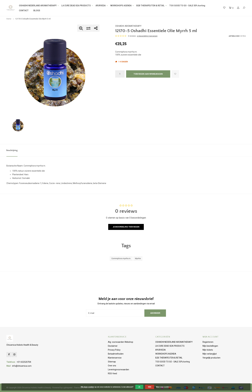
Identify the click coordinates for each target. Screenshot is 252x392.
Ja (139, 387)
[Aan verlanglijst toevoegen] (175, 74)
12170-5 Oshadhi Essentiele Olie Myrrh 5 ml (33, 19)
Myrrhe (138, 258)
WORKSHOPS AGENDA (121, 5)
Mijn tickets (208, 350)
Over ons (112, 365)
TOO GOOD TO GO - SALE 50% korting (187, 5)
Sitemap (112, 361)
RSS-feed (112, 373)
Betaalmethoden (116, 354)
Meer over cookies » (163, 387)
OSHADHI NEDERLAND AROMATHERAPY (38, 5)
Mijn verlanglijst (210, 354)
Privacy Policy (114, 350)
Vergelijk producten (211, 358)
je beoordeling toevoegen (147, 36)
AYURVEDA (101, 5)
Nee (149, 387)
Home (8, 19)
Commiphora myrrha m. (121, 258)
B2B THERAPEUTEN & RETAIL (150, 5)
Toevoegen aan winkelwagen (148, 74)
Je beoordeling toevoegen (126, 227)
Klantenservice (114, 358)
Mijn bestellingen (210, 346)
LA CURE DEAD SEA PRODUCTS (76, 5)
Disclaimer (113, 346)
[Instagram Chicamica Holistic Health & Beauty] (14, 354)
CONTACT (24, 10)
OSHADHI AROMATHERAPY (128, 26)
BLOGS (36, 10)
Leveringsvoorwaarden (118, 369)
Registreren (208, 342)
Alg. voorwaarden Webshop (120, 342)
